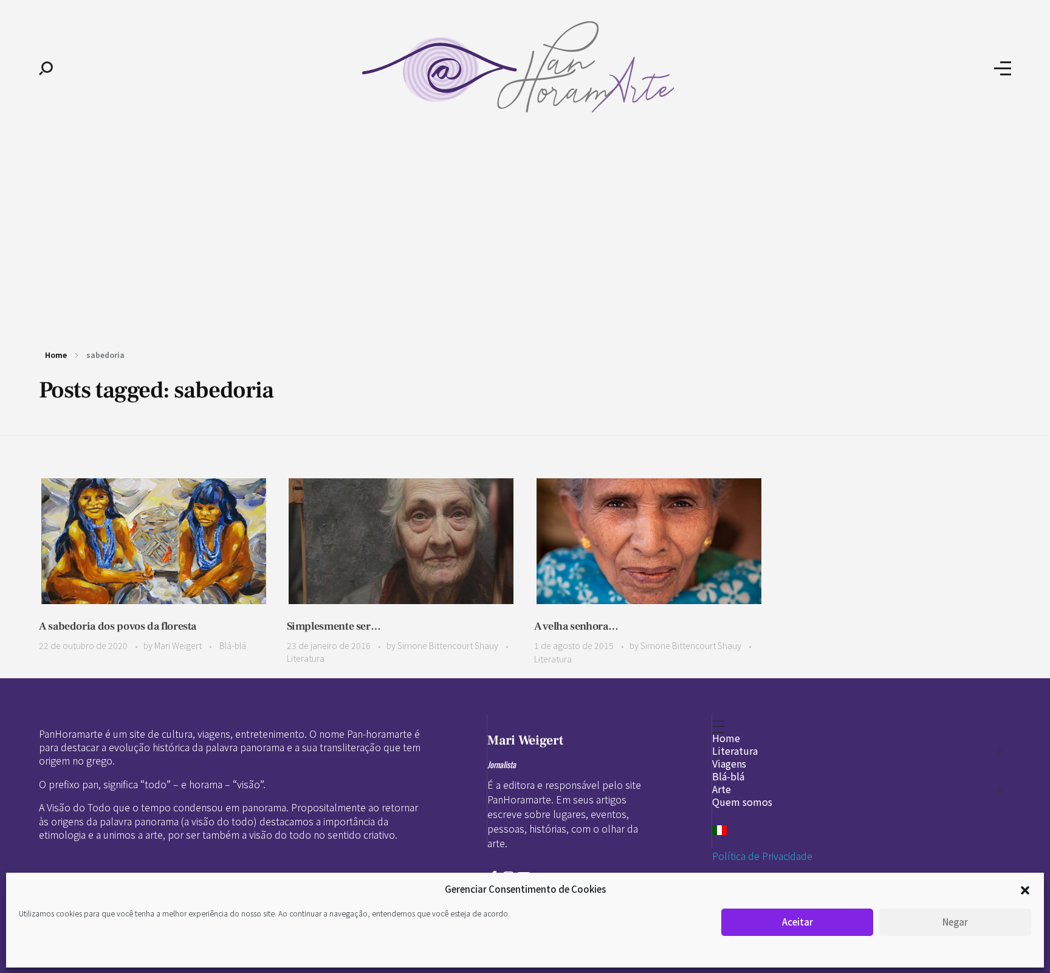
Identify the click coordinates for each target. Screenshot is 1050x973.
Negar (955, 921)
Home (56, 354)
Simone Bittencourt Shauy (448, 645)
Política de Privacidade (762, 855)
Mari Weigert (179, 645)
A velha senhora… (576, 626)
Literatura (305, 658)
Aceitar (797, 921)
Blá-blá (232, 645)
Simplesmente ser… (334, 626)
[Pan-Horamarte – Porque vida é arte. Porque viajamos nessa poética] (523, 66)
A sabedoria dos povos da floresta (117, 626)
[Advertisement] (525, 230)
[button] (1025, 889)
